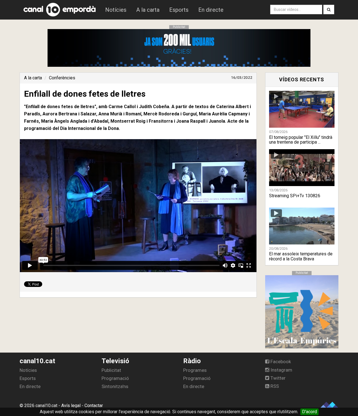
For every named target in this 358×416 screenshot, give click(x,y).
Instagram (280, 370)
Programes (195, 370)
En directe (210, 9)
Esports (179, 9)
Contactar (93, 405)
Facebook (280, 361)
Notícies (115, 9)
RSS (274, 386)
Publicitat (111, 370)
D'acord (309, 411)
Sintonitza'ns (115, 386)
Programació (115, 378)
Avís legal (71, 405)
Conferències (62, 77)
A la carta (147, 9)
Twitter (277, 378)
